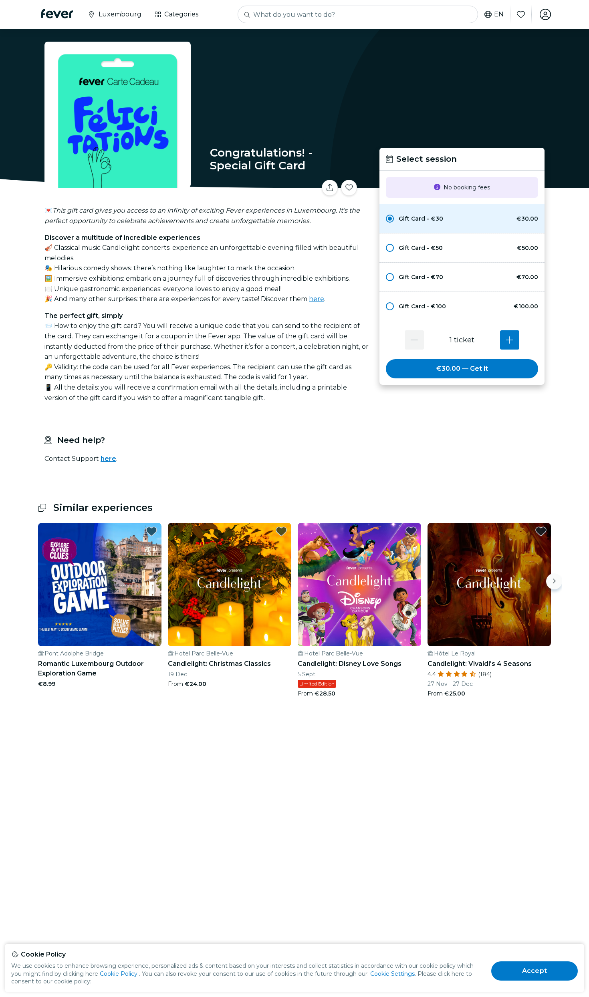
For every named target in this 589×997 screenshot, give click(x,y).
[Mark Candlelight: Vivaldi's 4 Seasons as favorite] (541, 531)
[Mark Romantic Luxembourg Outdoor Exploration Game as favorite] (151, 531)
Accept (534, 971)
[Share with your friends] (330, 188)
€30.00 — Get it (462, 368)
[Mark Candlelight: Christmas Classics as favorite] (281, 531)
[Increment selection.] (509, 340)
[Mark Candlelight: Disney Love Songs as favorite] (411, 531)
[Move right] (554, 581)
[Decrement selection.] (414, 340)
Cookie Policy (118, 973)
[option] (462, 218)
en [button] (499, 14)
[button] (462, 218)
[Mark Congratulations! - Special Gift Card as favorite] (349, 188)
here (316, 299)
